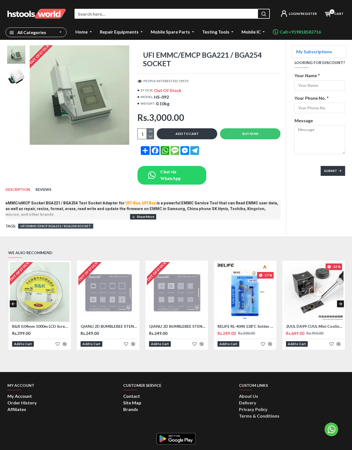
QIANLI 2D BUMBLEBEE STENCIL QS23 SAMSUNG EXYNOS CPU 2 (109, 326)
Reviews (43, 189)
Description (18, 189)
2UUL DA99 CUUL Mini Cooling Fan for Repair (314, 326)
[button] (13, 303)
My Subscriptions (314, 51)
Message (304, 120)
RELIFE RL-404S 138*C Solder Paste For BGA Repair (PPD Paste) (246, 326)
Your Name (306, 75)
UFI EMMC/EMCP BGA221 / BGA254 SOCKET (55, 226)
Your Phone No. (310, 98)
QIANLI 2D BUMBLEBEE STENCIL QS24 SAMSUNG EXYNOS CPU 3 (178, 326)
